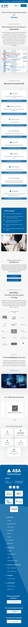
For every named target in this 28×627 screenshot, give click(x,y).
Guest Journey (10, 527)
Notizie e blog (10, 589)
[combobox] (16, 5)
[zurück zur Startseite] (3, 6)
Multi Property (10, 543)
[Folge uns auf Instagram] (17, 487)
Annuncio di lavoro (11, 578)
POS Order (9, 533)
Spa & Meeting (10, 530)
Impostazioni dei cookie (12, 560)
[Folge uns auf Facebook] (10, 487)
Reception (9, 520)
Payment (9, 536)
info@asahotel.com (19, 481)
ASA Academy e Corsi (12, 571)
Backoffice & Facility (11, 523)
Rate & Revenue (10, 540)
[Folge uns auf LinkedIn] (14, 487)
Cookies (9, 557)
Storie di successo (11, 586)
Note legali (9, 550)
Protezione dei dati (11, 554)
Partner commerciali (11, 568)
